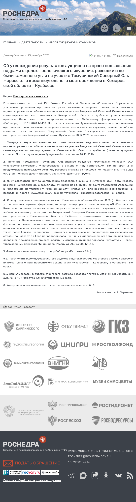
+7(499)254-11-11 (79, 461)
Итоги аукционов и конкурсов (30, 96)
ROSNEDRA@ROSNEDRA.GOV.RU (89, 456)
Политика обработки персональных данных (32, 480)
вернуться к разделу (21, 306)
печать (106, 55)
